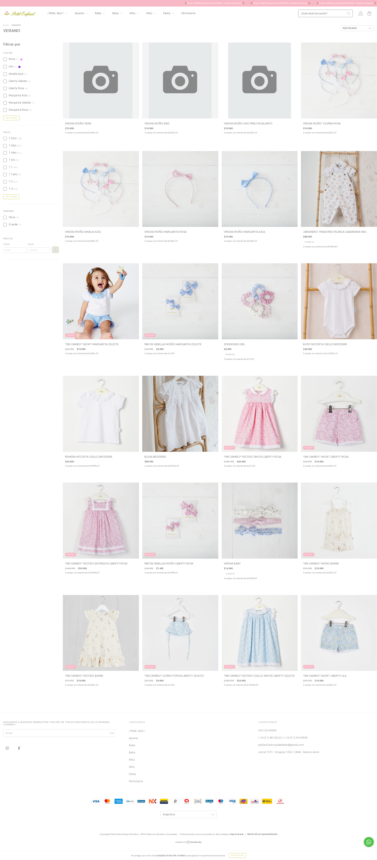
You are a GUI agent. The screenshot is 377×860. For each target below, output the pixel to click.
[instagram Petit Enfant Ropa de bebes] (7, 748)
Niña (133, 13)
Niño (149, 13)
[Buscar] (348, 13)
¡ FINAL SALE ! (56, 13)
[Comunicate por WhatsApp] (369, 842)
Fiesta (167, 13)
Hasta (31, 244)
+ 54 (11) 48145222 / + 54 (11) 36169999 (283, 737)
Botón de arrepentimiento (262, 834)
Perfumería (188, 13)
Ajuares (80, 13)
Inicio (6, 25)
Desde (6, 244)
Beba (115, 13)
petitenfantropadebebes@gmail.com (281, 744)
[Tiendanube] (188, 842)
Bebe (98, 13)
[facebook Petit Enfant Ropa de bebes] (19, 748)
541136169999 (267, 730)
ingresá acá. (237, 834)
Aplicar (55, 249)
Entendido (237, 855)
